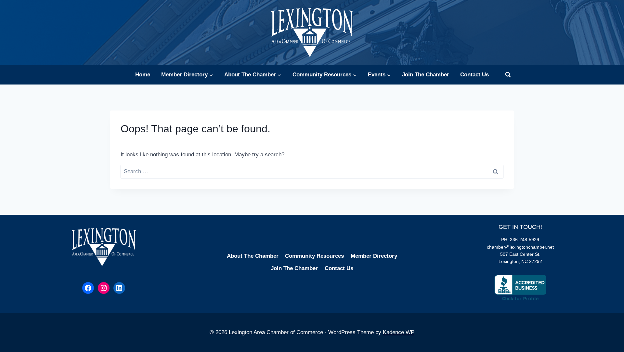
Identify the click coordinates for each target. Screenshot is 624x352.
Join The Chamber (425, 75)
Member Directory (374, 256)
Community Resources (314, 256)
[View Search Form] (508, 75)
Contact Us (474, 75)
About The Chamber (253, 256)
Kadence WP (398, 332)
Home (142, 75)
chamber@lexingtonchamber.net (520, 247)
